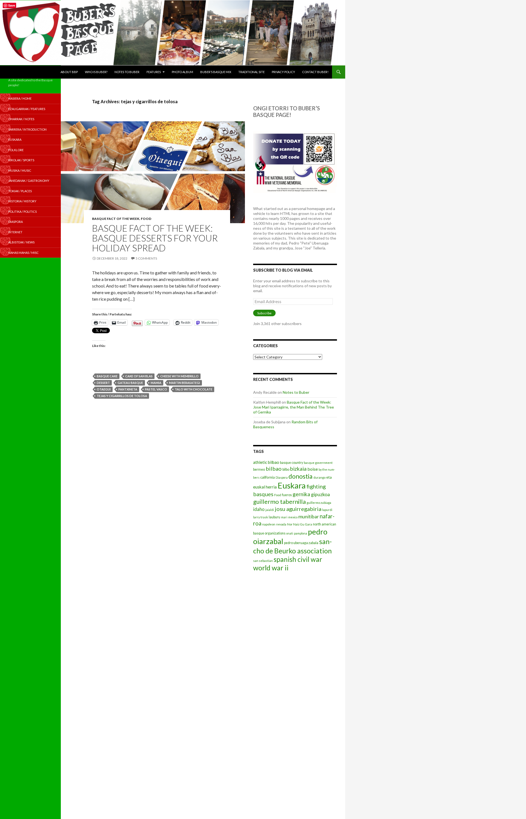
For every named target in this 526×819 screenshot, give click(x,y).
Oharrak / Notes (21, 119)
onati (289, 533)
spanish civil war (298, 559)
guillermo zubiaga (319, 502)
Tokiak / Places (20, 191)
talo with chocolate (193, 389)
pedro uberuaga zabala (301, 543)
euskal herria (265, 486)
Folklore (16, 150)
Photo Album (182, 72)
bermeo (259, 469)
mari (284, 517)
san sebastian (263, 560)
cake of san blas (139, 376)
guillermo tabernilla (279, 501)
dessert (103, 382)
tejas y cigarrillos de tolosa (122, 396)
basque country (291, 463)
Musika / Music (19, 170)
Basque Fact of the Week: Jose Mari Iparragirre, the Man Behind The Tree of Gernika (293, 407)
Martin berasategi (184, 382)
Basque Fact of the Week (115, 219)
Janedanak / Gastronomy (28, 180)
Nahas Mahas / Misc (23, 252)
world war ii (270, 568)
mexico (293, 517)
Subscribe (264, 313)
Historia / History (22, 201)
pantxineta (127, 389)
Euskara (292, 485)
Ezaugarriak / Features (26, 109)
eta (329, 477)
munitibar (308, 516)
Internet (15, 232)
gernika (301, 494)
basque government (318, 462)
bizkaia (298, 468)
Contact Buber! (315, 72)
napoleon (268, 524)
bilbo (285, 469)
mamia (156, 382)
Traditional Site (251, 72)
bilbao (274, 468)
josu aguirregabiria (298, 508)
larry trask (260, 517)
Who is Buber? (96, 72)
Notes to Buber (127, 72)
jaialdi (269, 509)
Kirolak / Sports (21, 160)
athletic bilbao (266, 462)
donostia (300, 476)
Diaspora (282, 477)
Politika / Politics (22, 211)
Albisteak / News (21, 242)
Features (154, 72)
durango (319, 477)
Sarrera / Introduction (27, 129)
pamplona (300, 533)
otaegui (104, 389)
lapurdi (327, 509)
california (267, 477)
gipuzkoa (320, 494)
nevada (281, 524)
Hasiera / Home (20, 98)
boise (312, 469)
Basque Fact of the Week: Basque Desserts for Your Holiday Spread (155, 238)
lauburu (274, 517)
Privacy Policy (283, 72)
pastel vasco (156, 389)
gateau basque (130, 382)
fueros (287, 495)
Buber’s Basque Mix (215, 72)
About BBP (69, 72)
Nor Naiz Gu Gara (299, 524)
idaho (259, 509)
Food (146, 219)
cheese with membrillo (179, 376)
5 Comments (146, 258)
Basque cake (107, 376)
